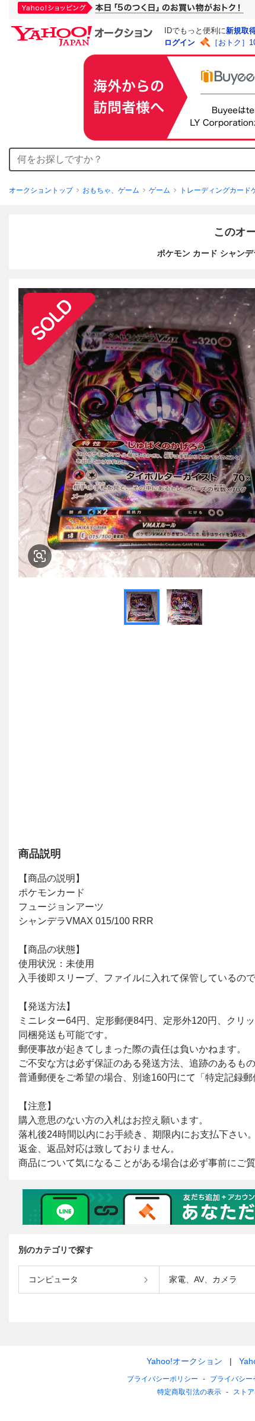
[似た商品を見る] (40, 556)
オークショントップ (41, 190)
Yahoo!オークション (184, 1361)
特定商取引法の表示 (189, 1392)
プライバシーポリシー (162, 1379)
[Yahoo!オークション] (83, 29)
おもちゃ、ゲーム (110, 190)
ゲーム (159, 190)
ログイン (179, 42)
